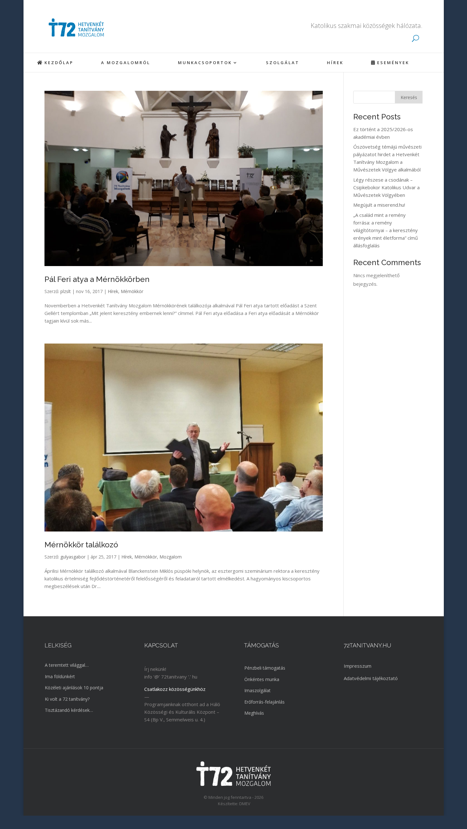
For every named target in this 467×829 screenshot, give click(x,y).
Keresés (409, 97)
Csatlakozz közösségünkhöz (175, 689)
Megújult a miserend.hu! (379, 205)
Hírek (335, 62)
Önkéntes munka (261, 679)
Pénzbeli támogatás (264, 668)
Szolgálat (282, 62)
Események (393, 62)
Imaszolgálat (257, 690)
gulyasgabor (72, 557)
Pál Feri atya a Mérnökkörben (97, 279)
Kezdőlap (58, 62)
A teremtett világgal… (67, 665)
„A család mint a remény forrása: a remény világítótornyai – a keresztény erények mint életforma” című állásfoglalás (385, 230)
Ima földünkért (60, 676)
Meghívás (254, 713)
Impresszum (357, 666)
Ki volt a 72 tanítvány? (67, 699)
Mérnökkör (132, 291)
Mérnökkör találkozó (81, 544)
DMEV (244, 803)
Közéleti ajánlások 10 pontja (74, 688)
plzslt (65, 291)
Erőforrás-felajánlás (264, 702)
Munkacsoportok (205, 62)
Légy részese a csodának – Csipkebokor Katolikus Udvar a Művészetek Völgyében (386, 187)
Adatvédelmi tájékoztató (371, 678)
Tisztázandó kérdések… (69, 710)
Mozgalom (170, 557)
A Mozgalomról (125, 62)
